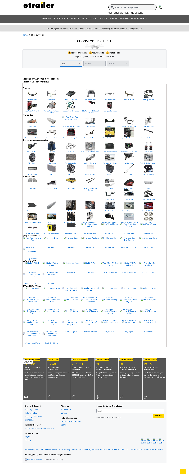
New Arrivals (139, 18)
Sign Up (28, 440)
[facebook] (143, 441)
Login (27, 437)
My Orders (137, 13)
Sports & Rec (61, 18)
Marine (114, 18)
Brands (124, 18)
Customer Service (118, 13)
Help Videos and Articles (71, 421)
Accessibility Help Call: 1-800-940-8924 (41, 449)
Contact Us (29, 420)
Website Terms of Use (153, 449)
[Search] (112, 7)
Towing (46, 18)
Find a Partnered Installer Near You (39, 428)
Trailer (75, 18)
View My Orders (31, 409)
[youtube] (161, 441)
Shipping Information (33, 416)
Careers (64, 413)
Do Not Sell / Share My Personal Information (91, 449)
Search (63, 425)
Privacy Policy (64, 449)
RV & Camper (100, 18)
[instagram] (155, 441)
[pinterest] (149, 441)
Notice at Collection (120, 449)
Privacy (98, 417)
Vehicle (86, 18)
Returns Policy (31, 413)
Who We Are (66, 409)
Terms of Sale (136, 449)
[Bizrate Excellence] (33, 459)
